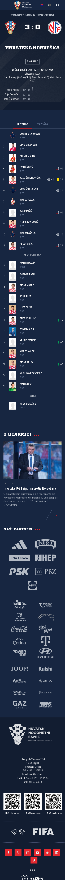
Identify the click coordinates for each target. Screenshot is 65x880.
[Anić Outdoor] (20, 680)
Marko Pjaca (27, 200)
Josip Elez (25, 296)
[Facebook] (8, 852)
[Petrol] (20, 557)
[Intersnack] (46, 629)
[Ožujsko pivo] (46, 544)
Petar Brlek (26, 362)
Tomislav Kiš (27, 329)
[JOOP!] (20, 668)
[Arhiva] (57, 5)
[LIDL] (33, 585)
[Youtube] (37, 852)
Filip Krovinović (29, 222)
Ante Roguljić (28, 318)
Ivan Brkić (26, 384)
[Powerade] (20, 653)
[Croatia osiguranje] (20, 617)
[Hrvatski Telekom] (46, 641)
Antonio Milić (27, 156)
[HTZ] (20, 605)
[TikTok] (34, 860)
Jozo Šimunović (29, 178)
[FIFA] (43, 831)
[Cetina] (20, 641)
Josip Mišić (26, 211)
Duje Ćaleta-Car (29, 189)
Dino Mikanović (28, 145)
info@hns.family (36, 774)
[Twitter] (18, 852)
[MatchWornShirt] (46, 705)
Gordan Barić (27, 274)
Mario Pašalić (28, 233)
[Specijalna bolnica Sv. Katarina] (46, 693)
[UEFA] (18, 831)
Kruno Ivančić (28, 340)
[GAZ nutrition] (20, 705)
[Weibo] (47, 852)
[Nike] (20, 544)
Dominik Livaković (30, 134)
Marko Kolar (27, 351)
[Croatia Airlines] (46, 617)
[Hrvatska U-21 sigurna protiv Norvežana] (32, 460)
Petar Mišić (26, 244)
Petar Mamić (27, 285)
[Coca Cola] (20, 629)
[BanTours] (20, 693)
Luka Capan (26, 307)
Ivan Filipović (27, 263)
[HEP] (46, 557)
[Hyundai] (46, 653)
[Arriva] (46, 680)
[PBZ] (46, 571)
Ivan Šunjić (26, 167)
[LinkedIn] (56, 852)
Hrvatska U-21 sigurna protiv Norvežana (29, 488)
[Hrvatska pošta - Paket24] (46, 605)
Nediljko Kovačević (31, 373)
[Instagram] (27, 852)
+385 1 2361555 (35, 771)
